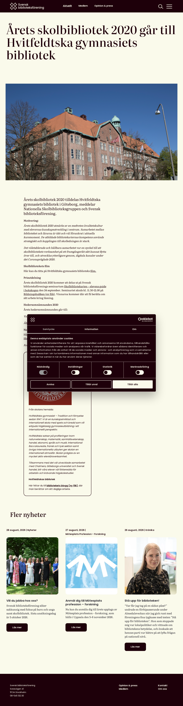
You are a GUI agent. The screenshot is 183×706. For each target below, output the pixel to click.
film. (93, 271)
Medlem (83, 5)
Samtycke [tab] (49, 329)
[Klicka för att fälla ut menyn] (169, 6)
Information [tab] (91, 329)
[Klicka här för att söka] (160, 6)
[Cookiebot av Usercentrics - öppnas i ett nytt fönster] (140, 320)
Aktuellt (67, 5)
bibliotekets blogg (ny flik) (62, 485)
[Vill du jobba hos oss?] (32, 565)
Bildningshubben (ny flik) (39, 294)
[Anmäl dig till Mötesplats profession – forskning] (91, 565)
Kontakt (162, 685)
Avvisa (50, 384)
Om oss (162, 689)
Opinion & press (103, 5)
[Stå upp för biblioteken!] (151, 565)
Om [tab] (134, 329)
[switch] (75, 372)
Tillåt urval (91, 384)
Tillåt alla (132, 384)
